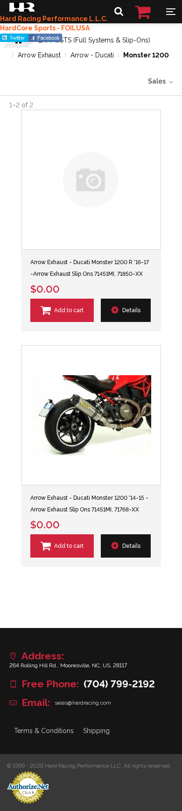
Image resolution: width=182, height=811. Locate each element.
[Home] (22, 9)
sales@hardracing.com (83, 702)
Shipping (96, 730)
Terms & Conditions (44, 730)
